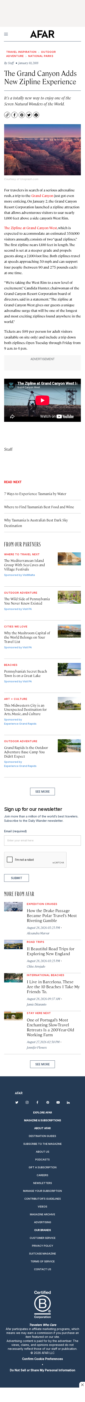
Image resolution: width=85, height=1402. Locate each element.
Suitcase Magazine (42, 1253)
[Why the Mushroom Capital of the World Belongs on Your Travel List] (69, 631)
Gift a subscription (43, 1167)
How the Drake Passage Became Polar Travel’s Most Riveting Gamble (52, 915)
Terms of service (43, 1261)
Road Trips (35, 941)
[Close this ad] (82, 1385)
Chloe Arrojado (36, 966)
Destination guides (42, 1136)
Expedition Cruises (42, 904)
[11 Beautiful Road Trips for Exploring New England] (13, 944)
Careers (42, 1175)
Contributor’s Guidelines (42, 1198)
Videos (42, 1206)
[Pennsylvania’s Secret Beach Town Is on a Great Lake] (69, 669)
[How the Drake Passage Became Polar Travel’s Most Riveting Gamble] (13, 906)
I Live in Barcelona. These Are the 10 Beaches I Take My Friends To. (53, 986)
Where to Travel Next (22, 554)
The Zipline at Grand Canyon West (30, 227)
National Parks (40, 56)
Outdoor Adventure (20, 592)
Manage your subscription (42, 1190)
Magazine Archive (42, 1214)
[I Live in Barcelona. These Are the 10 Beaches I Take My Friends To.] (13, 977)
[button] (42, 1359)
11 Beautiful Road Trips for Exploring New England (50, 951)
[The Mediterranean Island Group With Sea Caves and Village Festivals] (69, 558)
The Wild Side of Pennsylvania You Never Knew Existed (27, 601)
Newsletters (42, 1183)
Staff (8, 449)
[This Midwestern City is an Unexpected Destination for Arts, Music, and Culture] (69, 703)
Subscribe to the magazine (42, 1143)
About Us (42, 1151)
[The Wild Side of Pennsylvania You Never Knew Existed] (69, 597)
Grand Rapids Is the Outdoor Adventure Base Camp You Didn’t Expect (26, 751)
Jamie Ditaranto (36, 1004)
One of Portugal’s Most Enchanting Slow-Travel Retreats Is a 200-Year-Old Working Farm (50, 1027)
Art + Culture (15, 698)
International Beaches (45, 975)
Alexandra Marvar (38, 933)
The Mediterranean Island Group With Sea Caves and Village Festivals (24, 564)
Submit (16, 878)
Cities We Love (15, 626)
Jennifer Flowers (37, 1047)
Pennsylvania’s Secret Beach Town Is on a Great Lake (25, 673)
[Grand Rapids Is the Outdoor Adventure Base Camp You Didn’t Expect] (69, 745)
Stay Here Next (39, 1013)
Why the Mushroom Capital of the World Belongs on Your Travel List (27, 637)
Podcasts (42, 1159)
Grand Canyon (42, 195)
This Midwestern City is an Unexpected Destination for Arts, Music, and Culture (25, 709)
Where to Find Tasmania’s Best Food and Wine (39, 507)
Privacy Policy (42, 1245)
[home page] (42, 34)
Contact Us (42, 1269)
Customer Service (42, 1237)
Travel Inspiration (21, 51)
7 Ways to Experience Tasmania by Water (35, 493)
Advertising (42, 1222)
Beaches (11, 664)
